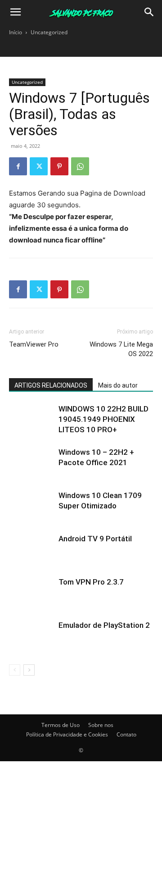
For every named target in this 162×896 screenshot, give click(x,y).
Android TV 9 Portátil (95, 538)
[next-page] (29, 670)
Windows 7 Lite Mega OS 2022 (121, 349)
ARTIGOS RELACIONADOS (50, 385)
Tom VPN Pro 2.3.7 (91, 581)
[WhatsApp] (80, 166)
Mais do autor (118, 385)
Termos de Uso (60, 725)
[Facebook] (18, 166)
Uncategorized (49, 32)
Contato (126, 734)
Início (15, 32)
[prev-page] (14, 670)
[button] (15, 12)
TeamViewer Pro (33, 344)
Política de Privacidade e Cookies (67, 734)
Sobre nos (100, 725)
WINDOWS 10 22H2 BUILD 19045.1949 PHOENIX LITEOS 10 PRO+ (103, 419)
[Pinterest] (59, 166)
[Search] (149, 12)
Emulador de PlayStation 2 (104, 625)
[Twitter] (39, 166)
